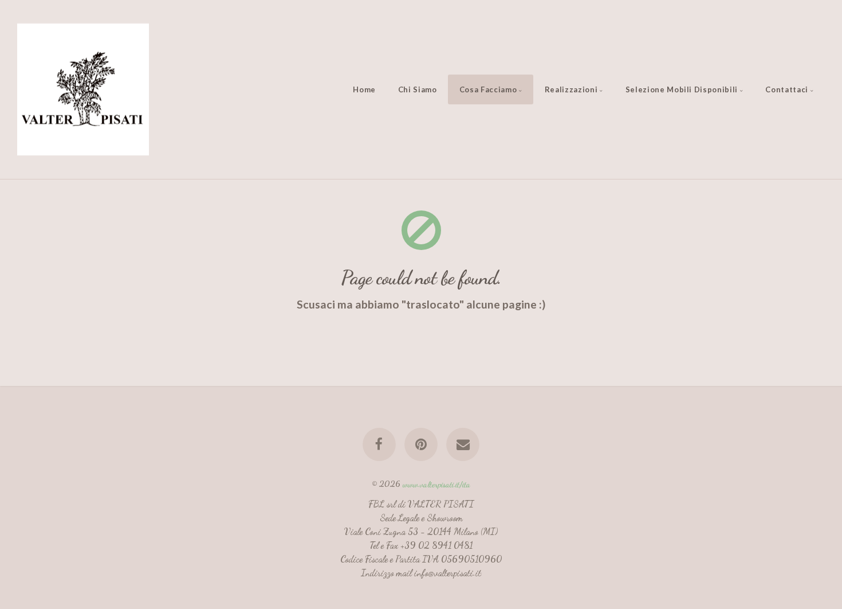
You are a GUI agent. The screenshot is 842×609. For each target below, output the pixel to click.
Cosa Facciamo (488, 89)
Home (364, 89)
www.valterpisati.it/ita (436, 484)
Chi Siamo (417, 89)
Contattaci (786, 89)
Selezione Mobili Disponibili (681, 89)
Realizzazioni (571, 89)
